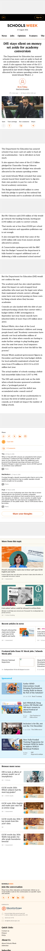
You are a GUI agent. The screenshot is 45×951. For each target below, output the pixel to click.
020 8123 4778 (9, 918)
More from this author (22, 89)
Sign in (39, 17)
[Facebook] (8, 897)
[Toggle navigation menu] (3, 17)
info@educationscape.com (12, 921)
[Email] (23, 897)
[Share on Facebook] (9, 436)
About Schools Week (9, 943)
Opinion (22, 36)
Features (33, 36)
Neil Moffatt (6, 474)
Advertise (5, 945)
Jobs (12, 36)
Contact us (5, 931)
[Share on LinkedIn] (20, 436)
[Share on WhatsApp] (3, 436)
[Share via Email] (25, 436)
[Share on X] (14, 436)
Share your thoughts (22, 514)
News (4, 36)
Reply (7, 469)
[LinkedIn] (18, 897)
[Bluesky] (13, 897)
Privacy (4, 933)
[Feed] (3, 897)
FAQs (4, 935)
